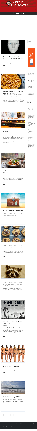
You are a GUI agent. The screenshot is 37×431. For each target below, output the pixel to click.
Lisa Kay (10, 133)
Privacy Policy (22, 429)
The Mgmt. (11, 59)
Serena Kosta (11, 324)
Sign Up (34, 423)
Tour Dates (30, 423)
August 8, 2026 (5, 213)
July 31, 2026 (5, 399)
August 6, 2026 (5, 245)
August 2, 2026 (5, 324)
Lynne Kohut (30, 140)
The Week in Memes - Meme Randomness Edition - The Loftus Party (31, 134)
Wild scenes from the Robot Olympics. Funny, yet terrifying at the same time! (31, 92)
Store (25, 423)
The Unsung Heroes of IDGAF (10, 281)
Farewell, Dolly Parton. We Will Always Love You (31, 74)
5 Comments (20, 282)
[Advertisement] (18, 27)
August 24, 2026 (5, 59)
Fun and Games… (31, 78)
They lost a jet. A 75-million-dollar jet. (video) (31, 128)
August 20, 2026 (5, 94)
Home (7, 423)
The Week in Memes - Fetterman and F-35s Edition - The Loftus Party (31, 123)
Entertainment (16, 133)
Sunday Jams (20, 324)
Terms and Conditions (16, 429)
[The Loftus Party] (18, 3)
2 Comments (20, 245)
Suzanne (10, 94)
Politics (21, 423)
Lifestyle (15, 59)
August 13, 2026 (5, 173)
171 (12, 414)
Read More (4, 65)
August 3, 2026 (5, 282)
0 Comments (21, 59)
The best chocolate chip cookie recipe (13, 244)
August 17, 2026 (5, 133)
